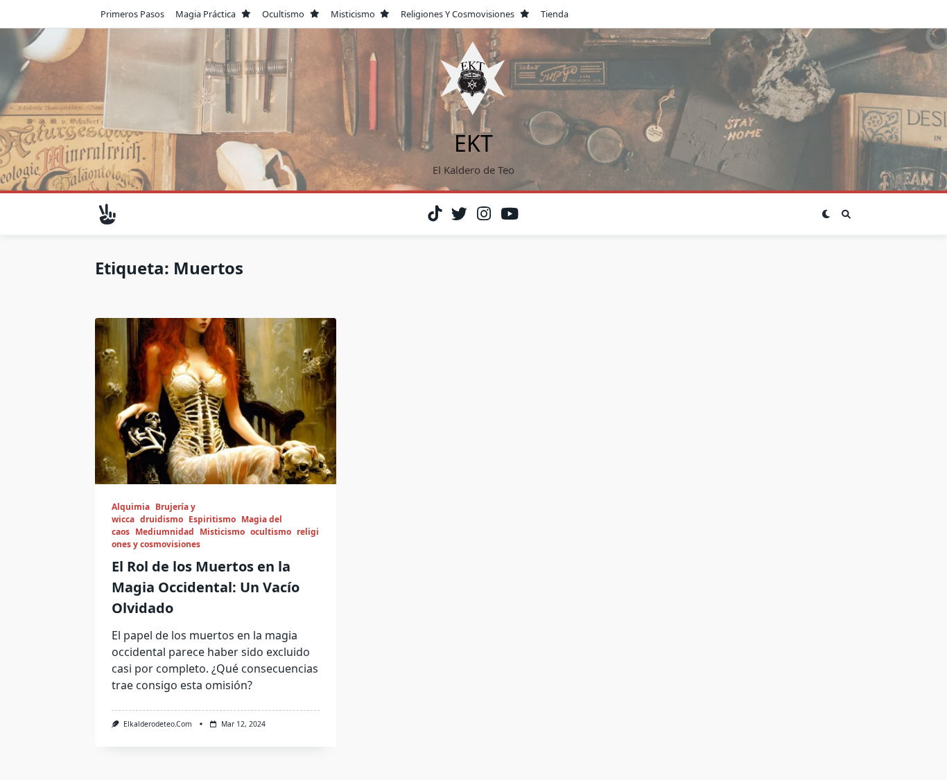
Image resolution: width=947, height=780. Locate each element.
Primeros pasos (132, 14)
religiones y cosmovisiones (457, 14)
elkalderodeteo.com (157, 724)
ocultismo (283, 14)
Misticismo (353, 14)
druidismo (161, 519)
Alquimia (131, 507)
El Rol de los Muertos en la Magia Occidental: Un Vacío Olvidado (205, 587)
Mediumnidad (164, 532)
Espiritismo (212, 519)
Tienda (554, 14)
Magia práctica (205, 14)
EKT (473, 143)
